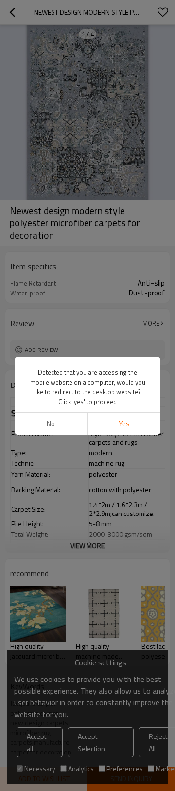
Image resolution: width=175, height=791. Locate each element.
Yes (124, 423)
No (51, 423)
